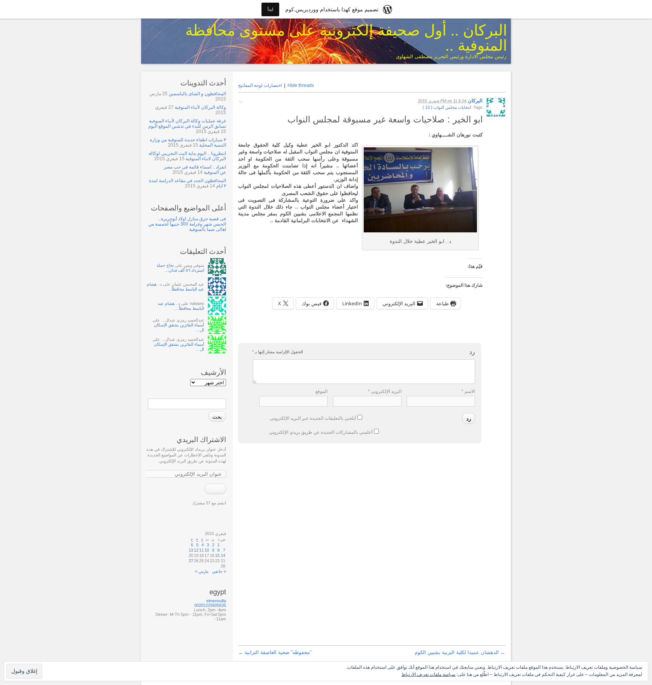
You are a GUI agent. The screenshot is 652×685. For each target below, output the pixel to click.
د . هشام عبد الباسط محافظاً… (175, 286)
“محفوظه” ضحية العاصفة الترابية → (274, 652)
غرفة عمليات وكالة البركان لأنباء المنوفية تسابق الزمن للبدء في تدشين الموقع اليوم (187, 123)
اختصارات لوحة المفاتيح (260, 85)
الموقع (321, 391)
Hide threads (301, 85)
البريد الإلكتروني (384, 391)
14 (223, 555)
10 (207, 550)
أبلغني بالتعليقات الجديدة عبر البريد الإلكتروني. (312, 417)
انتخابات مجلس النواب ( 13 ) (447, 107)
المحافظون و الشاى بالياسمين (197, 93)
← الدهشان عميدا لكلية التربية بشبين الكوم (460, 652)
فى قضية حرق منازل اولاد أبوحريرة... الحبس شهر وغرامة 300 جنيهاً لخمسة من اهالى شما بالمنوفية (187, 224)
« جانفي (219, 571)
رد (241, 100)
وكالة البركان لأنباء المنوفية (200, 107)
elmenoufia (216, 600)
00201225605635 (210, 605)
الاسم (468, 391)
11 (201, 550)
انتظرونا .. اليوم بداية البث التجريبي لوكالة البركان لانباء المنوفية (187, 156)
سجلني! (215, 489)
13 (191, 550)
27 (191, 560)
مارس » (202, 571)
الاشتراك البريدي (201, 439)
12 (196, 550)
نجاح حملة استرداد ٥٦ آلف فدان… (180, 267)
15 (217, 555)
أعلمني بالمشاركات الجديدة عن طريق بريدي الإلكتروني (320, 431)
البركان (475, 101)
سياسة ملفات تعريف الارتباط (428, 674)
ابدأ (270, 9)
